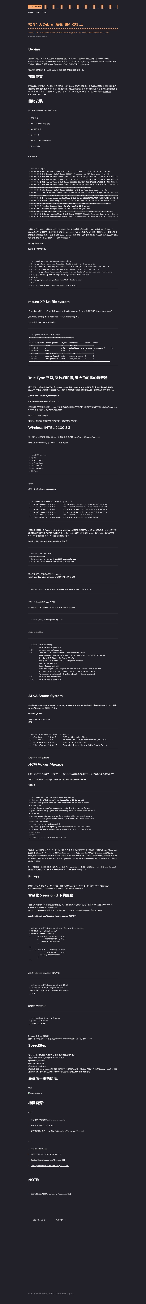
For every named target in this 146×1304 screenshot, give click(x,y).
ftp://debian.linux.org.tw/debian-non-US (52, 267)
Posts (38, 12)
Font (59, 390)
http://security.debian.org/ (46, 275)
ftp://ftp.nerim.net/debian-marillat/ (51, 280)
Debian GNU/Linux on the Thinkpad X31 (48, 1160)
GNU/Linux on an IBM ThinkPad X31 (46, 1154)
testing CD (84, 64)
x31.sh (68, 774)
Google (64, 858)
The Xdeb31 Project (39, 1149)
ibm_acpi (89, 774)
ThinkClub (49, 1125)
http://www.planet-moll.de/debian (49, 285)
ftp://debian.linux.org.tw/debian (49, 264)
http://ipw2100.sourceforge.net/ (86, 437)
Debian (32, 36)
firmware (57, 574)
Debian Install (68, 232)
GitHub (51, 1293)
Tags (45, 12)
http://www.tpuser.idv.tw (55, 1120)
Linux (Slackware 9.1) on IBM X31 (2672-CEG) (50, 1166)
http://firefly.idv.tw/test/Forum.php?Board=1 (65, 1131)
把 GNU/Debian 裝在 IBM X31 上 (55, 24)
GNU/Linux (42, 36)
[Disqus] (73, 1253)
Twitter (45, 1293)
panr (71, 1293)
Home (30, 12)
